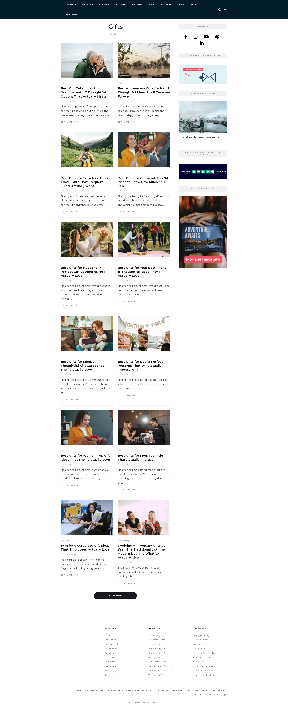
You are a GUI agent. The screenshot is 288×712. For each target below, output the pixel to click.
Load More (115, 595)
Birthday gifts (155, 635)
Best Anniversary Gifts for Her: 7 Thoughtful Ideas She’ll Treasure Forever (144, 92)
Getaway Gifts (104, 5)
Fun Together (199, 648)
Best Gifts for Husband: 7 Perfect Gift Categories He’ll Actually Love (83, 271)
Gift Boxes (87, 5)
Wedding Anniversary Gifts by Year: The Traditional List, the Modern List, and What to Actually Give (141, 551)
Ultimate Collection (203, 670)
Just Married (199, 644)
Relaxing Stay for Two (204, 653)
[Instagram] (191, 694)
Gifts (62, 83)
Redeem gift (72, 14)
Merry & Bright (200, 639)
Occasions (150, 5)
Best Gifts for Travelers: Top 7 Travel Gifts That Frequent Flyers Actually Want (84, 182)
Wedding (126, 541)
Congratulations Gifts (160, 670)
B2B (62, 541)
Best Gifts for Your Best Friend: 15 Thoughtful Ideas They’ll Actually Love (142, 271)
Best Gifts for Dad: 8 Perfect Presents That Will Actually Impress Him (140, 365)
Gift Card (137, 5)
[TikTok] (200, 694)
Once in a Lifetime (202, 666)
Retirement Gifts (157, 666)
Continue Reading (69, 122)
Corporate (182, 5)
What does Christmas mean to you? (200, 137)
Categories (121, 5)
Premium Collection (203, 675)
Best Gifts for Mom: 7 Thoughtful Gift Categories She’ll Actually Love (82, 365)
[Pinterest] (196, 694)
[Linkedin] (205, 694)
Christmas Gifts (156, 639)
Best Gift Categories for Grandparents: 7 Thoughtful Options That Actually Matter (84, 92)
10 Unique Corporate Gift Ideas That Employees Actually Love (85, 547)
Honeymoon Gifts (158, 657)
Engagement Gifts (158, 653)
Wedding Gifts (156, 644)
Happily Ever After (202, 657)
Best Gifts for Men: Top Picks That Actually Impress (141, 457)
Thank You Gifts (156, 675)
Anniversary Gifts (157, 648)
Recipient (166, 5)
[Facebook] (187, 694)
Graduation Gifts (157, 662)
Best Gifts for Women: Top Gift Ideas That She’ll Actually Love (85, 457)
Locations (71, 5)
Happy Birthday (201, 635)
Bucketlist (198, 662)
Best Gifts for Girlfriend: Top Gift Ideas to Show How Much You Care (144, 182)
